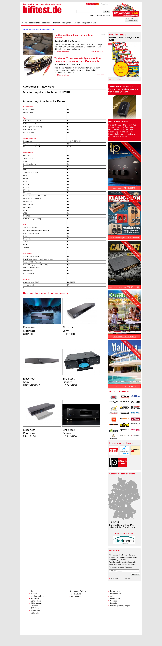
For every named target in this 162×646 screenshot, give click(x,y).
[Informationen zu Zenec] (135, 436)
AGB (112, 596)
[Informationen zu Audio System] (124, 397)
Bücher (34, 593)
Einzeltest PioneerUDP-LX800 (69, 382)
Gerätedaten (36, 601)
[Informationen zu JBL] (113, 420)
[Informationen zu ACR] (113, 397)
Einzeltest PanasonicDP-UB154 (29, 433)
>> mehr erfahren (116, 79)
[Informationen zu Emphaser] (135, 403)
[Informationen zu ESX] (113, 408)
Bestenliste (46, 22)
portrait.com (76, 596)
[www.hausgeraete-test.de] (124, 456)
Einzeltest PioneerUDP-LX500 (69, 433)
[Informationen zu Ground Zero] (113, 414)
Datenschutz (115, 598)
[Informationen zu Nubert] (124, 425)
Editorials (35, 613)
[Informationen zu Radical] (113, 431)
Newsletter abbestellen (120, 579)
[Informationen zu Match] (124, 420)
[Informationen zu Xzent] (124, 436)
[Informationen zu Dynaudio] (124, 403)
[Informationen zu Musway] (113, 425)
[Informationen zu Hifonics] (135, 414)
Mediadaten (115, 593)
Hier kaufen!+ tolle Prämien (131, 20)
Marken (56, 22)
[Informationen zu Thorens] (135, 431)
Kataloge (34, 605)
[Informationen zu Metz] (135, 420)
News (24, 22)
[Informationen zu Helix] (124, 414)
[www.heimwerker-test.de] (135, 456)
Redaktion (35, 598)
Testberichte (34, 22)
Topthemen (35, 610)
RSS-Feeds (35, 608)
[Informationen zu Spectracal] (124, 431)
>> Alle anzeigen (97, 51)
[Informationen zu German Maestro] (135, 408)
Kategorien (66, 22)
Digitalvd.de (76, 593)
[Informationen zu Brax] (113, 403)
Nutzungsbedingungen (120, 605)
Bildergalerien (37, 603)
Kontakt (113, 603)
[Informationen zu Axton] (135, 397)
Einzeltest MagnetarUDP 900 (29, 331)
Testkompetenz (37, 596)
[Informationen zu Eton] (124, 408)
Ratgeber (86, 22)
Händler (76, 22)
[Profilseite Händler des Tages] (124, 544)
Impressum (115, 591)
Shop (93, 22)
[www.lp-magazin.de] (113, 469)
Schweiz (115, 521)
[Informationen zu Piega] (135, 425)
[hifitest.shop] (122, 469)
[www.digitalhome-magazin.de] (113, 456)
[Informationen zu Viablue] (113, 436)
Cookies (113, 601)
